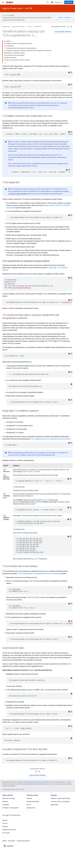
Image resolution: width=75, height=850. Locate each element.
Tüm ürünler (6, 833)
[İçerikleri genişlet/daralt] (12, 41)
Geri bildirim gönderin (63, 32)
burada (35, 559)
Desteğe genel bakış (33, 801)
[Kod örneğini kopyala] (71, 72)
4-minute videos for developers (60, 801)
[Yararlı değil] (71, 26)
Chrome (4, 823)
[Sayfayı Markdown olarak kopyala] (33, 35)
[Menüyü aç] (3, 2)
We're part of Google (8, 798)
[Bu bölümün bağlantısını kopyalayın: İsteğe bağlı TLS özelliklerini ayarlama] (41, 411)
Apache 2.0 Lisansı (65, 782)
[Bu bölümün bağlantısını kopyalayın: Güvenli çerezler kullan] (26, 648)
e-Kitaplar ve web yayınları (10, 808)
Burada (44, 500)
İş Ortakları (5, 804)
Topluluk (29, 798)
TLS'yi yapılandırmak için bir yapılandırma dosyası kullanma (50, 439)
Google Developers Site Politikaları (34, 784)
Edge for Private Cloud (12, 8)
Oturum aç (69, 2)
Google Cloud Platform (9, 829)
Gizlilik (4, 841)
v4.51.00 (28, 8)
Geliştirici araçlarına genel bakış (60, 798)
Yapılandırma (38, 26)
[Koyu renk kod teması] (69, 72)
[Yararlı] (68, 26)
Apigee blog (54, 804)
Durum (29, 804)
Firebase (5, 826)
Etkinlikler (5, 801)
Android (4, 820)
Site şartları (11, 841)
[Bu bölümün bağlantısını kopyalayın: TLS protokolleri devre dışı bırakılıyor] (40, 566)
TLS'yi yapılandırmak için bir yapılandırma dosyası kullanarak (38, 573)
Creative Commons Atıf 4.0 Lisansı (36, 782)
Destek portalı (31, 808)
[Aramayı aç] (48, 2)
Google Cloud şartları (23, 841)
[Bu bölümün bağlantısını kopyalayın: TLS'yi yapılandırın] (22, 182)
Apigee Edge (6, 26)
